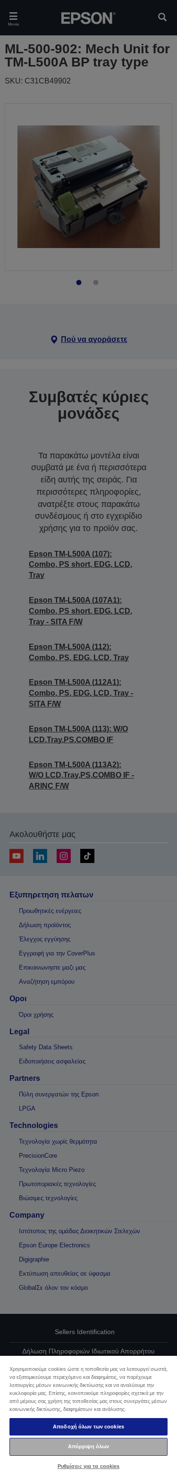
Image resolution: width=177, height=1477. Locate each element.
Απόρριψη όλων (88, 1446)
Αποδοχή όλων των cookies (88, 1426)
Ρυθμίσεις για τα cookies (89, 1466)
